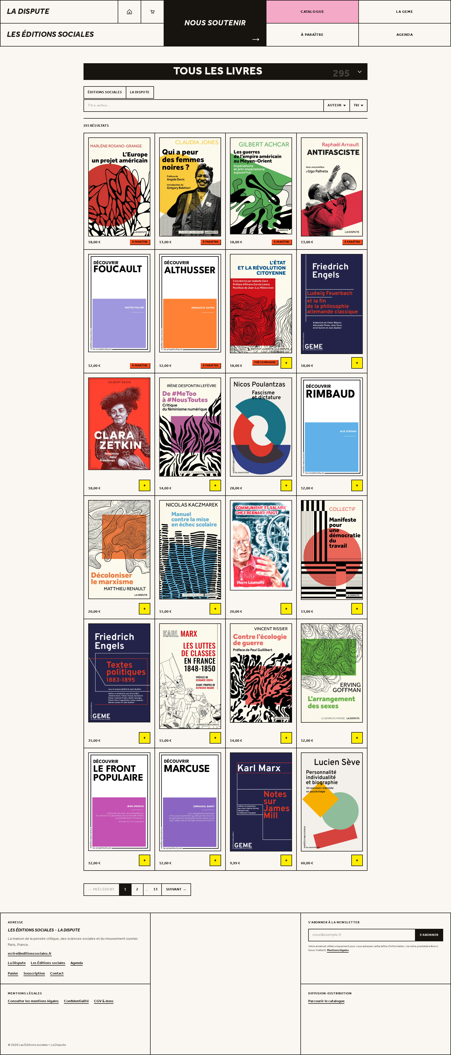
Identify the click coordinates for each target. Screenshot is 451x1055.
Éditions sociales (105, 92)
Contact (57, 973)
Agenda (404, 34)
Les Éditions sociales (50, 34)
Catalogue (312, 11)
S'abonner (429, 935)
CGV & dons (104, 1001)
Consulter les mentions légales (33, 1001)
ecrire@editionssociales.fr (30, 954)
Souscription (34, 973)
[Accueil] (129, 12)
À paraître (312, 34)
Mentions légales (338, 950)
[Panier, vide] (152, 12)
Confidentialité (76, 1001)
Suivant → (176, 889)
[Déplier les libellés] (359, 71)
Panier (13, 973)
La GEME (404, 11)
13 (155, 889)
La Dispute (28, 11)
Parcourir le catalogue (326, 1001)
